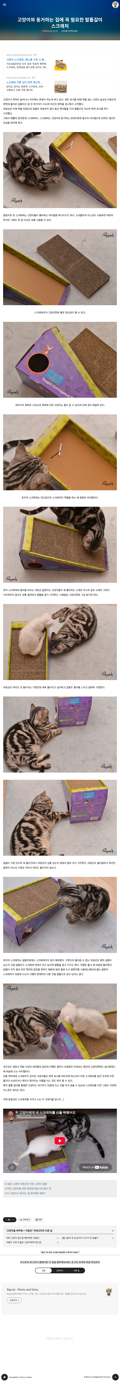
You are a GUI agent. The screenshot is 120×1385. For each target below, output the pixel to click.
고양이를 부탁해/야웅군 (69, 31)
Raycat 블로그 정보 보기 (115, 4)
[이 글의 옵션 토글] (13, 1219)
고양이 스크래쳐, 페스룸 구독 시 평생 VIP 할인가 (26, 60)
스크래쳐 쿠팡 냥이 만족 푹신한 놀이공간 (23, 82)
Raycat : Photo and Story (22, 1289)
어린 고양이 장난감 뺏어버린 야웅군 (22, 1237)
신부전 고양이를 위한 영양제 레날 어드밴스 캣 (28, 1188)
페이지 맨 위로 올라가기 (115, 1377)
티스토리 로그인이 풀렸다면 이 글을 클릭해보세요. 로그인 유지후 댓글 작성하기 (60, 1262)
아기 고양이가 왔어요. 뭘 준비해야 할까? (25, 1193)
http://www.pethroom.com (19, 55)
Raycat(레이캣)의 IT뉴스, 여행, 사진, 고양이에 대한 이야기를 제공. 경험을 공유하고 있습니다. (47, 1293)
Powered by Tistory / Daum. (20, 1377)
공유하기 (60, 1270)
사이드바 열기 (4, 4)
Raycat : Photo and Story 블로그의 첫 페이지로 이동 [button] (60, 4)
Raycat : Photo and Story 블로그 (4, 1377)
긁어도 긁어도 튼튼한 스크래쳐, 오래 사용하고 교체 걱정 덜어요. (24, 88)
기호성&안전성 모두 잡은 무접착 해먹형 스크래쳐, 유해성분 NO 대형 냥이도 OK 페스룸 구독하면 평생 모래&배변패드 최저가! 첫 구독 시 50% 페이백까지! (26, 65)
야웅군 (28, 1230)
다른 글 (76, 1270)
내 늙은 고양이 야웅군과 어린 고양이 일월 (26, 1184)
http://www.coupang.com (18, 77)
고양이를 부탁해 (15, 1230)
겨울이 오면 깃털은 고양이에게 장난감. (24, 1242)
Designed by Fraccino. (102, 1377)
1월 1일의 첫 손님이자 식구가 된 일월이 (80, 1237)
